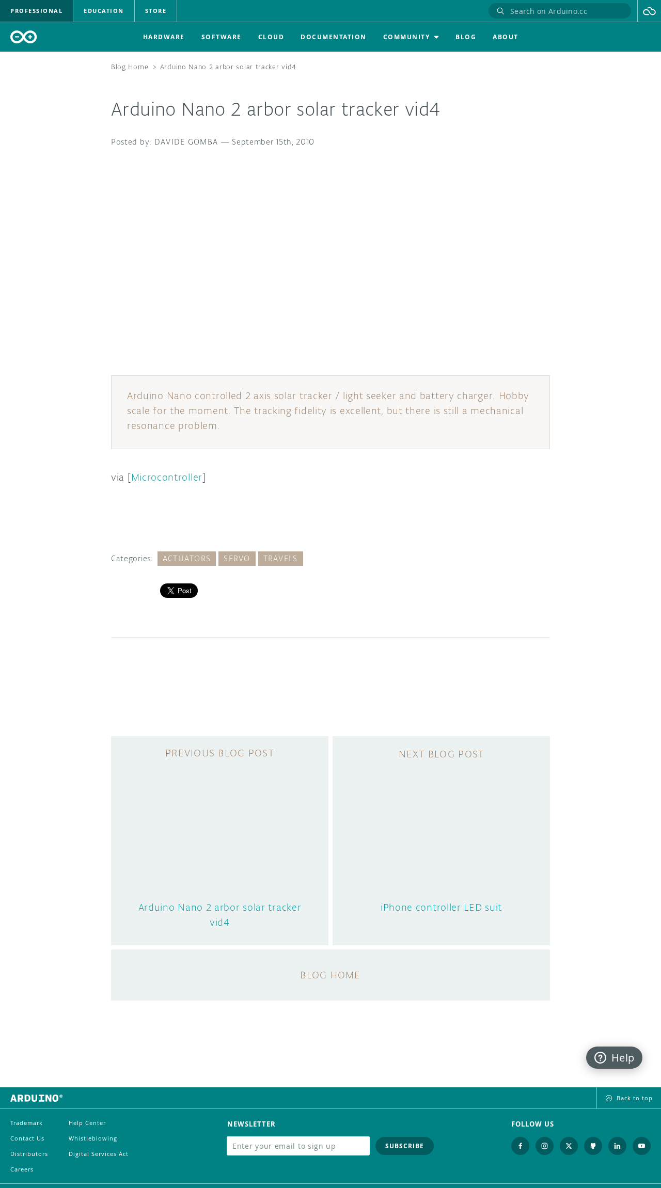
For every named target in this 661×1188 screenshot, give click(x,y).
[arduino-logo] (24, 37)
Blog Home (129, 66)
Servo (237, 558)
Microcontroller (167, 477)
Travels (280, 558)
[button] (649, 11)
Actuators (187, 558)
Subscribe (404, 1146)
